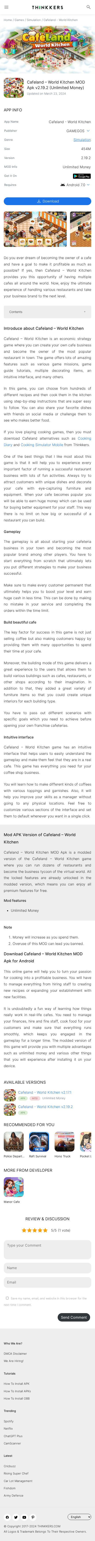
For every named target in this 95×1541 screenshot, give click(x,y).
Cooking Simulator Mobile (42, 444)
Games (19, 20)
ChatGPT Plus (13, 1436)
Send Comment (74, 1317)
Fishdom (9, 1488)
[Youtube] (24, 1517)
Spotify (8, 1421)
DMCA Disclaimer (15, 1353)
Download (47, 201)
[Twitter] (15, 1517)
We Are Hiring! (14, 1361)
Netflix (8, 1428)
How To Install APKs (17, 1391)
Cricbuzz (10, 1466)
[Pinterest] (32, 1517)
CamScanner (12, 1443)
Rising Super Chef (16, 1473)
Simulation (34, 20)
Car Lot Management (18, 1481)
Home (8, 20)
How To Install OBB (17, 1398)
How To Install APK (16, 1383)
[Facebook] (7, 1517)
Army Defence (13, 1495)
